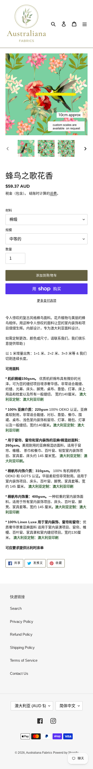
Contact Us (19, 673)
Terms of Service (23, 660)
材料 (8, 210)
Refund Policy (21, 634)
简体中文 (67, 706)
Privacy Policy (21, 621)
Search (16, 608)
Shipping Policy (22, 647)
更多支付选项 (46, 300)
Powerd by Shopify (65, 752)
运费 (53, 193)
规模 (8, 230)
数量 (8, 249)
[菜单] (84, 24)
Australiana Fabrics (39, 752)
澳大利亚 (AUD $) (30, 706)
